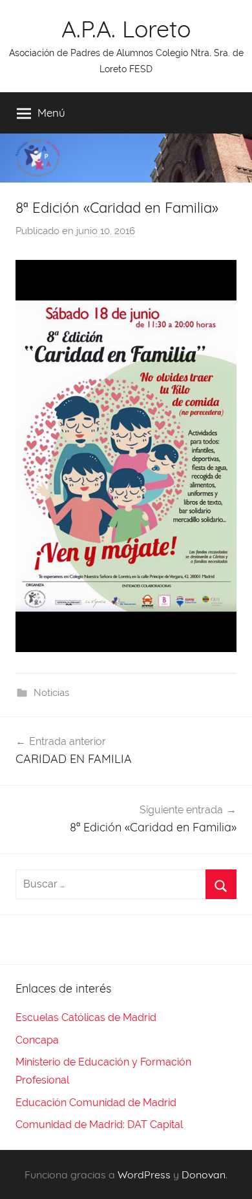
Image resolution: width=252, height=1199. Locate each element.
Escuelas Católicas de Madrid (86, 1017)
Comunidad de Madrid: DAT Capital (99, 1124)
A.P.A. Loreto (126, 28)
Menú (51, 112)
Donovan (204, 1174)
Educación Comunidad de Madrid (96, 1102)
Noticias (51, 693)
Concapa (37, 1040)
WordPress (144, 1174)
